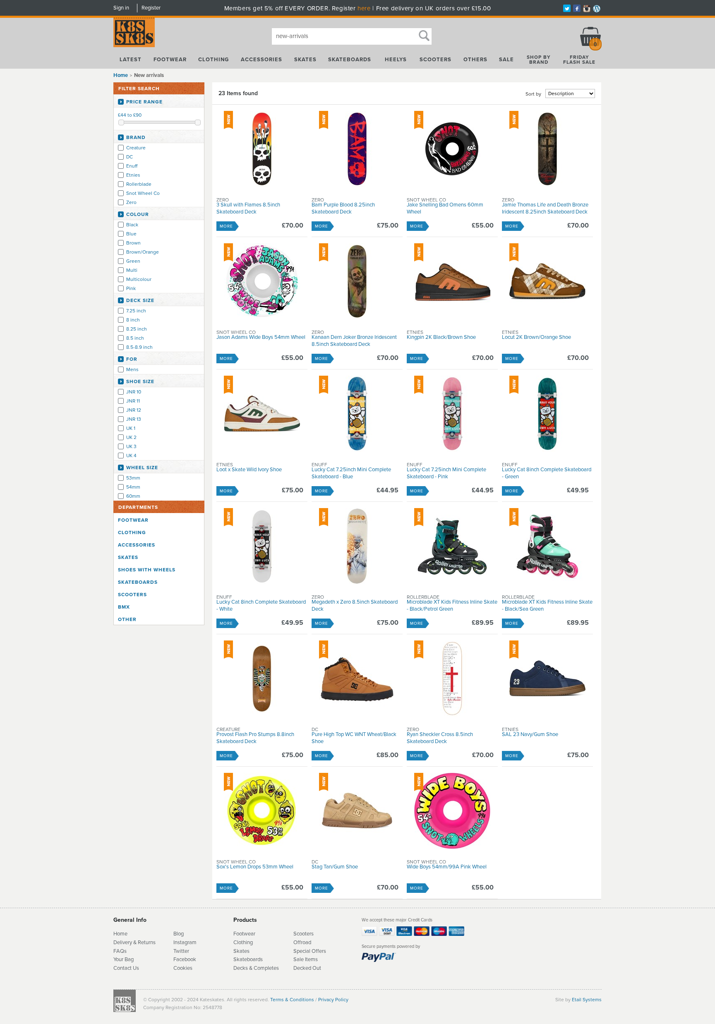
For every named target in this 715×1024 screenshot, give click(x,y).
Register (151, 8)
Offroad (302, 942)
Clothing (213, 59)
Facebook (184, 959)
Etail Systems (587, 999)
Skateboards (349, 59)
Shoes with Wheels (146, 570)
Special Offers (309, 951)
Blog (178, 933)
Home (120, 75)
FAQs (120, 951)
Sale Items (305, 959)
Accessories (261, 59)
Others (475, 59)
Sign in (121, 8)
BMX (124, 607)
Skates (305, 59)
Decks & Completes (256, 968)
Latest (131, 59)
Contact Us (126, 968)
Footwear (170, 59)
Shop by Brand (539, 59)
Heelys (396, 59)
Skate (240, 959)
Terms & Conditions (292, 999)
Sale (506, 59)
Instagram (185, 942)
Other (127, 619)
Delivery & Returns (134, 942)
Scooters (435, 59)
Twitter (181, 951)
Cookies (182, 968)
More (226, 226)
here (364, 8)
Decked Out (307, 968)
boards (255, 959)
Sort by (533, 93)
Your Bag (123, 959)
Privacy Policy (333, 999)
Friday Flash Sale (579, 59)
